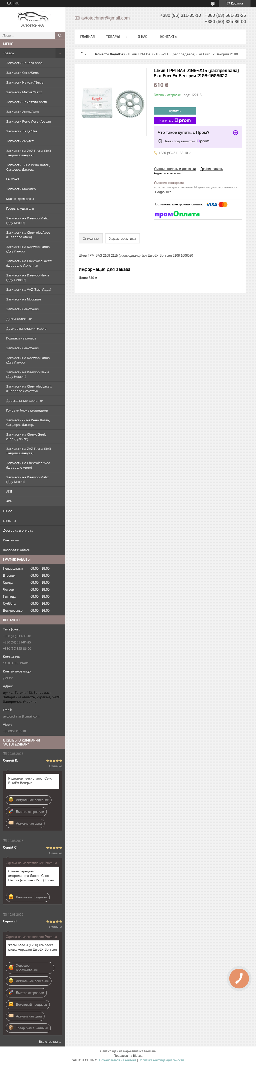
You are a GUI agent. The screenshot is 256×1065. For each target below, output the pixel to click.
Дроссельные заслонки (24, 400)
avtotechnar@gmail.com (21, 716)
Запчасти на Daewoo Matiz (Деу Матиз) (27, 220)
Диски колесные (19, 318)
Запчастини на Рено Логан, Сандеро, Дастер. (28, 167)
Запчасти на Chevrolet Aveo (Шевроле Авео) (28, 234)
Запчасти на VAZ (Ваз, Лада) (28, 289)
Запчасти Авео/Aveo (22, 111)
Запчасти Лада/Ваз (22, 131)
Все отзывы (48, 1041)
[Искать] (60, 35)
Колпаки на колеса (21, 338)
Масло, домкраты (20, 198)
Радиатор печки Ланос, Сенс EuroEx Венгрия (30, 781)
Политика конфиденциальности (161, 1060)
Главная (87, 37)
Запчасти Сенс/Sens (22, 72)
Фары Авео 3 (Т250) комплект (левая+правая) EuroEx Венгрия (32, 947)
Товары (9, 53)
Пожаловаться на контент (117, 1060)
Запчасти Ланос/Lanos (24, 63)
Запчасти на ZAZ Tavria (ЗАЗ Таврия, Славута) (28, 152)
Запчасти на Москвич (23, 299)
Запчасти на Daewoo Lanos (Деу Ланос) (28, 248)
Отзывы (9, 520)
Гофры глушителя (20, 208)
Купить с (166, 120)
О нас (7, 511)
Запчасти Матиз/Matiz (24, 92)
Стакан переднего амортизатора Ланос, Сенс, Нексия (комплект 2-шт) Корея (31, 875)
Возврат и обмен (16, 550)
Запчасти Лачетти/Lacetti (26, 102)
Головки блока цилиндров (27, 410)
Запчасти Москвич (21, 189)
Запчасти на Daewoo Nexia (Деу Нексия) (27, 277)
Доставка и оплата (18, 530)
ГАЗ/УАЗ (12, 179)
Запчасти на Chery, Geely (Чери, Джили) (26, 436)
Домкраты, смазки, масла (26, 328)
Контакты (11, 540)
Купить (175, 111)
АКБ (9, 491)
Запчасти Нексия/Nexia (25, 82)
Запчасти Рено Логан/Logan (28, 121)
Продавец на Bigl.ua (128, 1055)
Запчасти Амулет (20, 141)
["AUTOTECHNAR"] (32, 17)
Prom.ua (150, 1051)
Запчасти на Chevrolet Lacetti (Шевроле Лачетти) (29, 263)
